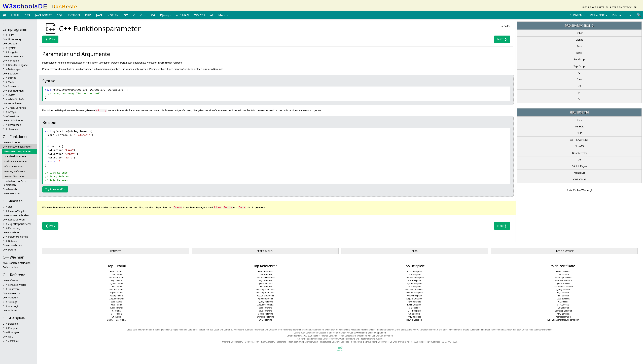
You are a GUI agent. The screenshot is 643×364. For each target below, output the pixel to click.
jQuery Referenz (265, 302)
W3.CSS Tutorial (116, 290)
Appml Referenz (265, 299)
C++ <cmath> (10, 297)
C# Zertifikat (563, 308)
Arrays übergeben (14, 176)
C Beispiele (414, 308)
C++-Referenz (10, 280)
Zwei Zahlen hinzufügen (16, 262)
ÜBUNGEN (575, 15)
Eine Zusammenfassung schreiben (563, 320)
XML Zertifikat (563, 314)
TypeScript (579, 66)
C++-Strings (9, 77)
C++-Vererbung (11, 232)
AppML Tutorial (117, 293)
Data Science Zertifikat (563, 287)
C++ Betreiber (11, 73)
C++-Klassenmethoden (16, 215)
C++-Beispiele (10, 323)
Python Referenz (265, 284)
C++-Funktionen (12, 142)
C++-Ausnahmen (12, 245)
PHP (88, 15)
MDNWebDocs (433, 342)
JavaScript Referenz (265, 277)
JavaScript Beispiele (414, 277)
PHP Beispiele (414, 287)
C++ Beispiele (414, 311)
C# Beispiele (414, 314)
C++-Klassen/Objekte (15, 211)
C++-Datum (9, 249)
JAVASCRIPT (43, 15)
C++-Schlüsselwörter (14, 284)
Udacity (335, 342)
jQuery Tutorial (116, 296)
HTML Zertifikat (563, 271)
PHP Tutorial (116, 287)
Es (508, 26)
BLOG (414, 251)
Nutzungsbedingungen (480, 330)
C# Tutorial (117, 317)
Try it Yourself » (55, 189)
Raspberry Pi (579, 153)
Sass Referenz (265, 308)
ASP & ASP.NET (579, 139)
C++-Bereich (10, 189)
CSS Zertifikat (563, 274)
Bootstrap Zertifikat (563, 311)
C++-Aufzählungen (13, 120)
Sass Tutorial (117, 302)
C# (153, 15)
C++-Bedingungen (13, 90)
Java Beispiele (414, 302)
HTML (15, 15)
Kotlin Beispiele (414, 305)
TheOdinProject (405, 342)
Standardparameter (15, 156)
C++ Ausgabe (10, 52)
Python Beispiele (414, 284)
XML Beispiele (414, 317)
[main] (4, 15)
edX (257, 342)
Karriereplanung (563, 317)
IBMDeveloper (369, 342)
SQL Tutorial (116, 280)
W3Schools (419, 342)
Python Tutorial (116, 284)
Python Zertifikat (563, 284)
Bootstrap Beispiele (414, 290)
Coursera (249, 342)
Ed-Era (392, 342)
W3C (455, 342)
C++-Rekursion (11, 193)
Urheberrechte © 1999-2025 (299, 336)
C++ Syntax (9, 47)
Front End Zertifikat (563, 280)
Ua (501, 26)
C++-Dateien (10, 241)
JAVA (99, 15)
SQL (60, 15)
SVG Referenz (265, 320)
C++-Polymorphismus (15, 236)
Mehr (222, 15)
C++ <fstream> (11, 293)
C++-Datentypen (12, 69)
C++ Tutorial (116, 314)
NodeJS (579, 146)
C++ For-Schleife (12, 103)
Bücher (617, 15)
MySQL (579, 126)
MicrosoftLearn (311, 342)
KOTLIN (113, 15)
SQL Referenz (265, 280)
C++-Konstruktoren (14, 219)
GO (126, 15)
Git (579, 159)
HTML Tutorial (116, 271)
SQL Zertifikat (563, 293)
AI (211, 15)
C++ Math (8, 82)
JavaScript (579, 59)
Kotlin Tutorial (116, 308)
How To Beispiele (414, 320)
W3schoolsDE (40, 6)
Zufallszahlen (10, 267)
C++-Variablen (11, 60)
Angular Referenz (265, 305)
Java (579, 46)
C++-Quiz (8, 336)
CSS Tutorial (116, 274)
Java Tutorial (116, 305)
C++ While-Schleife (13, 99)
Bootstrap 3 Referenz (265, 290)
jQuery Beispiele (414, 296)
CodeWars (382, 342)
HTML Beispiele (414, 271)
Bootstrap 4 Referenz (265, 293)
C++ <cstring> (11, 306)
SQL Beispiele (414, 280)
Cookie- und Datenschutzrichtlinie (537, 330)
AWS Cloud (579, 179)
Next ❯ (502, 39)
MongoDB (579, 172)
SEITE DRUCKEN (265, 251)
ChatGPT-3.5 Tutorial (116, 320)
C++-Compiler (11, 328)
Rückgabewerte (13, 166)
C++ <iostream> (12, 289)
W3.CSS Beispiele (414, 293)
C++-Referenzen (12, 124)
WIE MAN (182, 15)
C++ (143, 15)
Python (579, 33)
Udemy (225, 342)
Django (165, 15)
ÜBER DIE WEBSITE (564, 251)
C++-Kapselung (11, 228)
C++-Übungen (11, 332)
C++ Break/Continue (14, 107)
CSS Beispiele (414, 274)
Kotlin (579, 52)
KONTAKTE (115, 251)
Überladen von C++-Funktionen (14, 183)
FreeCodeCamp (295, 342)
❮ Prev (50, 39)
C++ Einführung (12, 39)
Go (579, 99)
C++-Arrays (9, 112)
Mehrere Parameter (15, 161)
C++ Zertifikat (563, 305)
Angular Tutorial (116, 299)
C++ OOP (8, 206)
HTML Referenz (265, 271)
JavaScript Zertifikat (563, 277)
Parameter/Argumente (17, 151)
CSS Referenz (265, 274)
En (505, 26)
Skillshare (281, 342)
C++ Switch (9, 94)
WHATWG (446, 342)
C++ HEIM (8, 35)
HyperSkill (325, 342)
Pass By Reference (14, 171)
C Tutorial (116, 311)
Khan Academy (268, 342)
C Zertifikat (563, 302)
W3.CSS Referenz (265, 296)
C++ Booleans (11, 86)
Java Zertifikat (563, 299)
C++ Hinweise (10, 129)
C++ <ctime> (10, 310)
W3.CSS (199, 15)
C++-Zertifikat (10, 340)
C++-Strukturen (11, 116)
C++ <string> (10, 301)
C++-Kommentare (13, 56)
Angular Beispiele (414, 299)
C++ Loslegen (10, 43)
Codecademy (237, 342)
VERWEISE (597, 15)
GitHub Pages (579, 166)
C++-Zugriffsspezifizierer (17, 224)
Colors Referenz (265, 314)
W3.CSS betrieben (384, 336)
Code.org (345, 342)
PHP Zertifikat (563, 296)
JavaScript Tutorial (116, 277)
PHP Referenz (265, 287)
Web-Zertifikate (563, 266)
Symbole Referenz (265, 317)
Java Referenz (265, 311)
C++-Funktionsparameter (17, 146)
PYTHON (74, 15)
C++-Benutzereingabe (15, 65)
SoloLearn (356, 342)
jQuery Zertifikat (563, 290)
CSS (27, 15)
